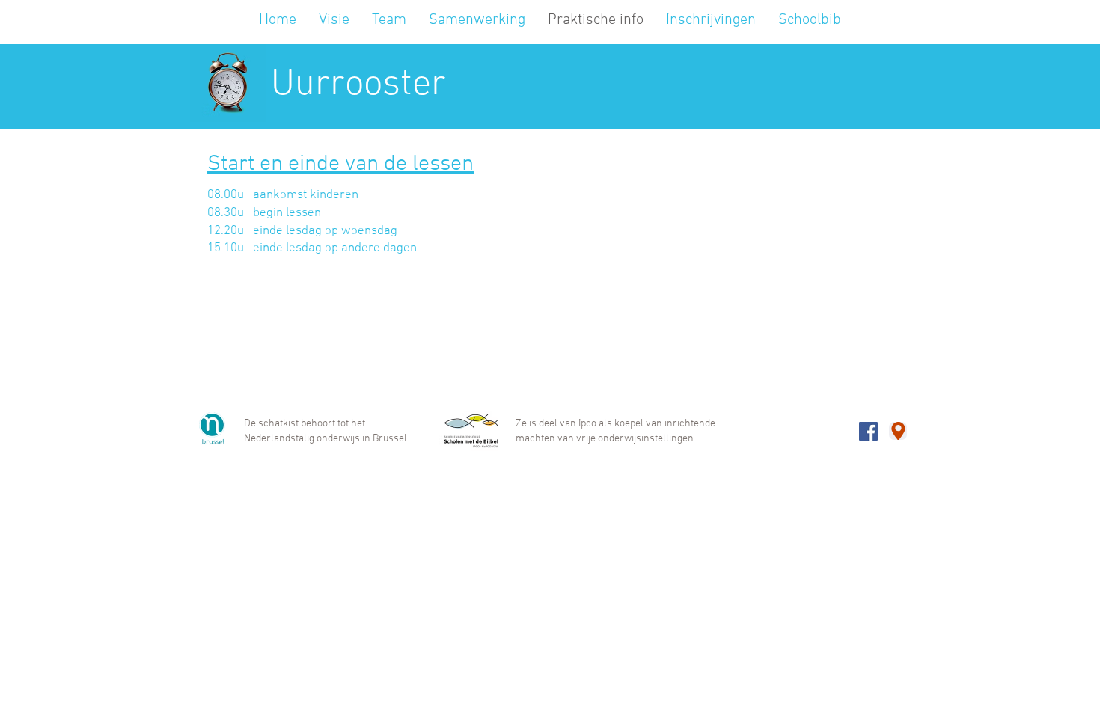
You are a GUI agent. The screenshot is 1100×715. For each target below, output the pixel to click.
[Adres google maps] (898, 431)
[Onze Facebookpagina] (868, 431)
